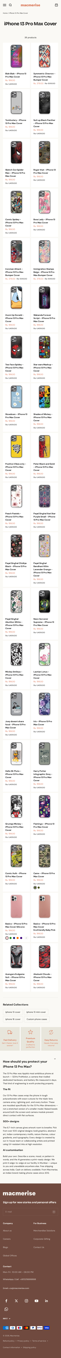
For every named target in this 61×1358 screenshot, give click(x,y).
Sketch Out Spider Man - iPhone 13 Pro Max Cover (15, 172)
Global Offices (10, 1255)
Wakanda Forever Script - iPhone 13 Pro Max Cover (44, 318)
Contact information (11, 1347)
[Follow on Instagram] (26, 1301)
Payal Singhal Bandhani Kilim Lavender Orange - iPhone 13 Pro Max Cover (42, 569)
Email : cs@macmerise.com (16, 1288)
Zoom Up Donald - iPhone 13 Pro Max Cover (14, 318)
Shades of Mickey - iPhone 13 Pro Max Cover (42, 417)
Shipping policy (29, 1347)
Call (17, 1279)
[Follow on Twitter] (16, 1301)
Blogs (5, 1247)
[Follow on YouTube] (36, 1301)
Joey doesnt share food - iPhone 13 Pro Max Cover (15, 724)
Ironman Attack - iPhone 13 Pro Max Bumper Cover (14, 272)
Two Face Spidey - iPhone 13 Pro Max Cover (14, 367)
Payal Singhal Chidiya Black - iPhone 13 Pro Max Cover (16, 566)
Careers (7, 1239)
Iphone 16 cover (12, 1019)
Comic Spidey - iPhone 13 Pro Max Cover (14, 222)
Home (5, 13)
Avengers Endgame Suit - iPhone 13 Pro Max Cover (15, 977)
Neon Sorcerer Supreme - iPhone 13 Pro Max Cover (43, 622)
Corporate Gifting (41, 1239)
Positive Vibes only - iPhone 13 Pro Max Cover (15, 467)
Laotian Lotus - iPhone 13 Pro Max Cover (42, 674)
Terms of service (39, 1341)
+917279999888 (28, 1279)
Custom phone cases (37, 1019)
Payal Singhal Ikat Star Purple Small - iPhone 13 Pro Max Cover (44, 516)
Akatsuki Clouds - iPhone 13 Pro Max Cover (42, 977)
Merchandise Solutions (44, 1230)
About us (7, 1230)
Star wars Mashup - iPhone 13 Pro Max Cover (43, 367)
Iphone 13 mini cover (36, 1012)
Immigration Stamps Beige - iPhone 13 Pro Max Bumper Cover (43, 272)
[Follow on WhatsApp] (6, 1309)
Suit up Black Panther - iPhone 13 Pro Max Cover (44, 123)
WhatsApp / (9, 1279)
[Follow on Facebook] (6, 1301)
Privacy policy (23, 1341)
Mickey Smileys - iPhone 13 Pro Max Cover (14, 674)
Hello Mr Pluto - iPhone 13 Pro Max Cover (14, 774)
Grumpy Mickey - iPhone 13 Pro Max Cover (14, 826)
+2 (26, 938)
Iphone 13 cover (12, 1012)
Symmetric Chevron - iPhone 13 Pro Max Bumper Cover (44, 76)
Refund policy (9, 1341)
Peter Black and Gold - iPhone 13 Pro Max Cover (44, 467)
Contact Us (38, 1247)
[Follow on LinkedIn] (46, 1301)
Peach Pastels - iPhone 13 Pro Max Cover (14, 516)
